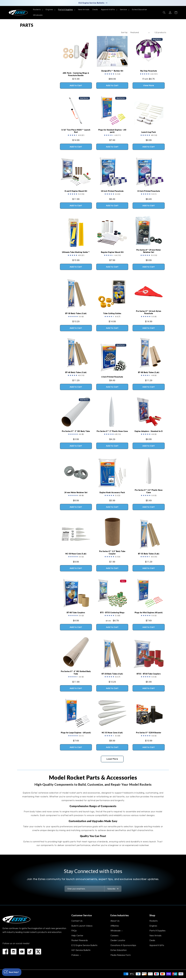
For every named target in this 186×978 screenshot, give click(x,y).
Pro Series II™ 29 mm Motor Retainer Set (148, 251)
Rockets (153, 921)
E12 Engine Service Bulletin (84, 945)
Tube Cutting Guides (112, 313)
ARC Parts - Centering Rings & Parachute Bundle (76, 74)
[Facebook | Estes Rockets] (5, 951)
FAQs (74, 931)
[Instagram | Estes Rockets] (13, 951)
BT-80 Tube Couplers (76, 612)
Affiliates (114, 926)
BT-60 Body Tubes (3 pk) (76, 372)
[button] (37, 10)
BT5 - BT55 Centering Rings (112, 612)
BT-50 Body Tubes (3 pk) (76, 313)
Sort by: (124, 32)
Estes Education (118, 950)
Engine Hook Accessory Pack (112, 492)
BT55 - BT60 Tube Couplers (149, 674)
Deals (152, 940)
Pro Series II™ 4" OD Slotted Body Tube (76, 672)
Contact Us (76, 921)
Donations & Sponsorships (123, 945)
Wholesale (115, 931)
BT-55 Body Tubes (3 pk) (148, 554)
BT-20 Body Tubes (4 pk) (112, 674)
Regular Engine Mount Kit (112, 252)
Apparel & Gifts (156, 945)
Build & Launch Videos (81, 926)
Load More (112, 759)
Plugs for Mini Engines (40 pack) (149, 612)
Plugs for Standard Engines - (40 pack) (112, 131)
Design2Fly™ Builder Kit (112, 71)
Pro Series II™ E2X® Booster (148, 733)
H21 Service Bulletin (80, 950)
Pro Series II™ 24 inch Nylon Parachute (148, 312)
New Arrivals (155, 936)
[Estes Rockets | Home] (16, 919)
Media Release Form (120, 955)
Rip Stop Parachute (148, 71)
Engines (153, 926)
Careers (114, 936)
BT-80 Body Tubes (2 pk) (148, 372)
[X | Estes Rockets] (38, 951)
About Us (114, 921)
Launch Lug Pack (148, 132)
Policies (75, 955)
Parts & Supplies (157, 931)
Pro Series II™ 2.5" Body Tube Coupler (112, 552)
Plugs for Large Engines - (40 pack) (76, 733)
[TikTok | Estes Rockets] (30, 951)
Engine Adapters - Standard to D (149, 431)
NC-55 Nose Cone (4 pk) (112, 733)
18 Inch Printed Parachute (112, 191)
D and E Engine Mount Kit (76, 191)
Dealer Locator (117, 940)
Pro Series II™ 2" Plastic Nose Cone (112, 431)
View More (148, 85)
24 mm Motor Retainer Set (75, 492)
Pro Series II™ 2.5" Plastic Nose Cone (148, 491)
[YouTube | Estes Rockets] (22, 951)
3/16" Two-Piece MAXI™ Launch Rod (75, 131)
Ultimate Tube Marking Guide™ (76, 252)
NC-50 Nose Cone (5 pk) (75, 554)
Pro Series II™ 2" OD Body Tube (76, 431)
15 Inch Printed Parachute (148, 191)
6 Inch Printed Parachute (112, 377)
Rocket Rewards (79, 940)
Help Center (77, 936)
